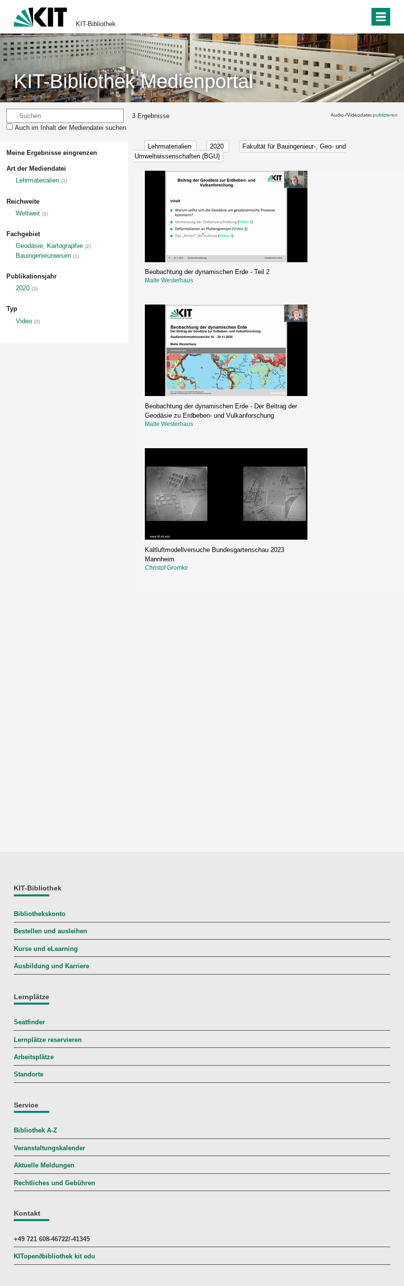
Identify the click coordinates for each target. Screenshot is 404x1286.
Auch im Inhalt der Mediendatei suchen (70, 127)
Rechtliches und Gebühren (54, 1183)
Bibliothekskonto (40, 914)
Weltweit (28, 213)
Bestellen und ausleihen (50, 931)
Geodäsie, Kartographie (49, 245)
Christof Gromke (166, 568)
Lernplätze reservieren (48, 1039)
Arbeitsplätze (34, 1057)
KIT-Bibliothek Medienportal (133, 81)
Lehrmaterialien (37, 180)
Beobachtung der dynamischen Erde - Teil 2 (207, 272)
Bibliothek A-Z (35, 1130)
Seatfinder (29, 1022)
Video (24, 321)
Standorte (28, 1074)
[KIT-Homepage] (40, 16)
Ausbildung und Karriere (51, 966)
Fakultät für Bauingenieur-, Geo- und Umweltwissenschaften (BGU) (240, 151)
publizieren (385, 115)
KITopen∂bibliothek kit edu (54, 1256)
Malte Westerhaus (169, 280)
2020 (23, 288)
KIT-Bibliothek (96, 24)
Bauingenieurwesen (43, 255)
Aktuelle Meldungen (44, 1165)
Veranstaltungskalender (49, 1148)
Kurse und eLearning (46, 948)
